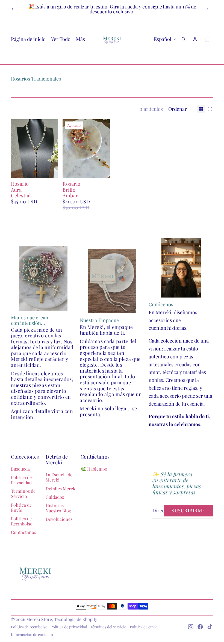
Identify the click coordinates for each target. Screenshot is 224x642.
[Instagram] (190, 626)
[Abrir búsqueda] (184, 39)
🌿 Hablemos (94, 469)
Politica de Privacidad (21, 479)
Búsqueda (20, 469)
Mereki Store (39, 619)
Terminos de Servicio (23, 493)
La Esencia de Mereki (59, 477)
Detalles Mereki (61, 488)
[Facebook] (200, 626)
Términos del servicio (108, 626)
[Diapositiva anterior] (13, 9)
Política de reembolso (29, 626)
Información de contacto (32, 634)
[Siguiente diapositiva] (207, 9)
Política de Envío (21, 507)
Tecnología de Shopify (75, 619)
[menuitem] (80, 39)
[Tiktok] (210, 626)
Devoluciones (59, 519)
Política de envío (144, 626)
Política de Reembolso (22, 521)
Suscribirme (188, 510)
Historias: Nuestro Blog (58, 508)
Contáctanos (23, 532)
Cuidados (55, 497)
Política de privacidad (69, 626)
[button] (180, 109)
